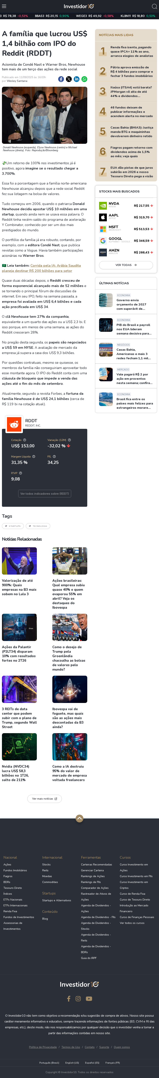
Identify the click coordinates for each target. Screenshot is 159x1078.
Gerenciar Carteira (92, 870)
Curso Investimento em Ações (134, 867)
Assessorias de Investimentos (12, 926)
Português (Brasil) (49, 1062)
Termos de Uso (70, 1047)
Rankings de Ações (93, 876)
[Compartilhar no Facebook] (61, 79)
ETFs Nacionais (12, 899)
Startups (15, 526)
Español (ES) (92, 1062)
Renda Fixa (10, 911)
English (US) (72, 1062)
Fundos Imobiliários (15, 870)
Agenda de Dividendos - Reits (96, 937)
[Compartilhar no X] (69, 79)
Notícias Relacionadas (22, 539)
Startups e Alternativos (56, 900)
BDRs (6, 882)
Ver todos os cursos (132, 923)
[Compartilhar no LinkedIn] (77, 79)
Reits (45, 870)
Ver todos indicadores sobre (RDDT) (44, 493)
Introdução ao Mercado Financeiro (134, 908)
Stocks (46, 864)
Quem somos (122, 1047)
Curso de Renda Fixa (132, 894)
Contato (90, 1047)
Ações (7, 864)
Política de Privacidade (43, 1047)
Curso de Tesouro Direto (135, 899)
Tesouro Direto (12, 888)
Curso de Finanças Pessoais (137, 917)
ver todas (124, 265)
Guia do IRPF (89, 958)
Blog (45, 919)
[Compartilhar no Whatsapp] (84, 79)
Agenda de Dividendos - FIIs (98, 917)
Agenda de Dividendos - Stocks (96, 926)
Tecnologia (40, 526)
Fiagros (7, 876)
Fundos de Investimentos (18, 917)
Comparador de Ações (95, 888)
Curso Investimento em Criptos (134, 885)
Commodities (50, 882)
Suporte (104, 1047)
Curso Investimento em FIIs (136, 876)
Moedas (47, 876)
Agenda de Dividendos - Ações (96, 908)
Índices (7, 894)
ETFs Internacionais (15, 905)
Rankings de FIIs (91, 882)
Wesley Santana (17, 81)
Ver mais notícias (42, 799)
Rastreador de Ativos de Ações (96, 896)
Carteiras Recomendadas (96, 864)
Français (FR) (112, 1062)
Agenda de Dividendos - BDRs (96, 949)
